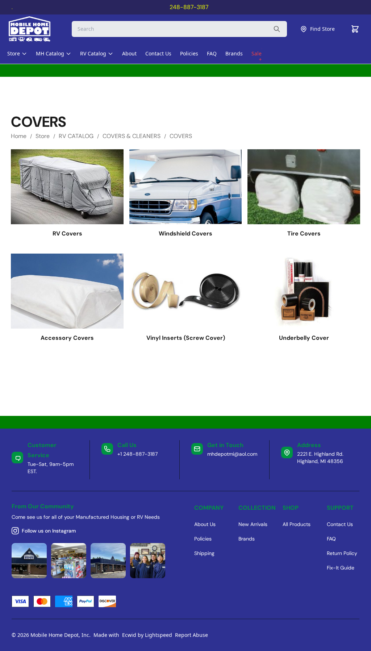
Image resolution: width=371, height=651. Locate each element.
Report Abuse (191, 634)
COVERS (181, 136)
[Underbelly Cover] (303, 291)
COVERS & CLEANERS (132, 136)
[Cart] (355, 29)
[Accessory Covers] (67, 291)
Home (18, 136)
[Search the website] (277, 29)
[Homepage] (36, 29)
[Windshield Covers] (185, 186)
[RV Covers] (67, 186)
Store (43, 136)
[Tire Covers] (303, 186)
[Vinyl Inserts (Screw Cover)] (185, 291)
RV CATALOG (76, 136)
